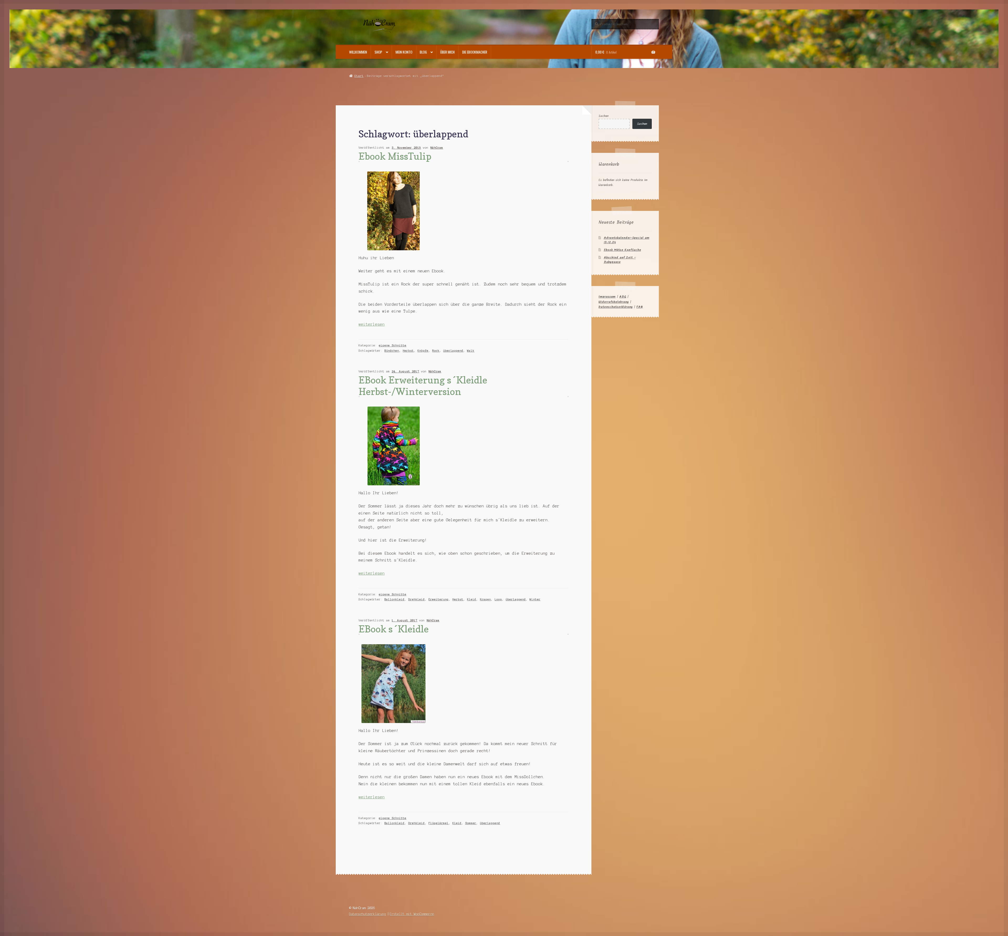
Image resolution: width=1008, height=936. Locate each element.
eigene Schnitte (392, 345)
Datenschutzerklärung (615, 306)
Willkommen (358, 52)
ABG (622, 296)
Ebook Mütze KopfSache (622, 249)
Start (358, 75)
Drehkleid (416, 599)
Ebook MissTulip (395, 156)
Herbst (408, 350)
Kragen (485, 599)
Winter (534, 599)
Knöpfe (422, 350)
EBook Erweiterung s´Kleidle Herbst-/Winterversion (423, 385)
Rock (435, 350)
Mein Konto (404, 52)
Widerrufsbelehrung (613, 301)
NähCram (436, 147)
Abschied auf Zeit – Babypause (620, 259)
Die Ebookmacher (474, 52)
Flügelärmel (438, 823)
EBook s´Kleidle (394, 629)
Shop (378, 52)
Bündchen (391, 350)
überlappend (453, 350)
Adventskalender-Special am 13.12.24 (626, 240)
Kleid (471, 599)
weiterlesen (372, 324)
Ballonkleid (394, 599)
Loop (498, 599)
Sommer (470, 823)
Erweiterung (438, 599)
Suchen (603, 115)
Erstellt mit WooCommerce (412, 914)
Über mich (447, 52)
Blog (423, 52)
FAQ (639, 306)
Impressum (607, 296)
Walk (470, 350)
